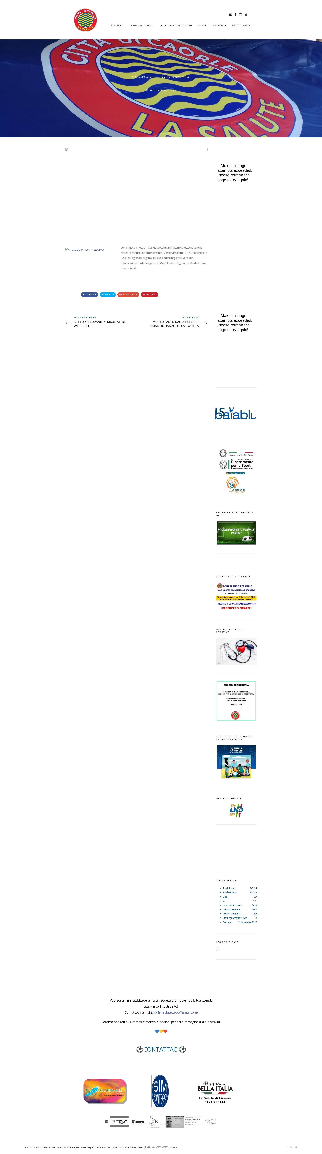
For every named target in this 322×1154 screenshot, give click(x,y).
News (202, 25)
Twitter (109, 295)
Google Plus (130, 295)
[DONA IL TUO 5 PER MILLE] (236, 611)
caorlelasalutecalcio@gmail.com (174, 1012)
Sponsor (219, 25)
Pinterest (150, 295)
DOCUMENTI (241, 25)
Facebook (90, 295)
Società (117, 25)
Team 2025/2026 (141, 25)
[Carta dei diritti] (236, 810)
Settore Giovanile (176, 77)
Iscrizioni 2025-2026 (175, 25)
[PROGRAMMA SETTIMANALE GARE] (236, 544)
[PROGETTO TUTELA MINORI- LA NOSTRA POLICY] (236, 780)
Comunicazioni (143, 77)
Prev (220, 413)
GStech (174, 1147)
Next (252, 413)
